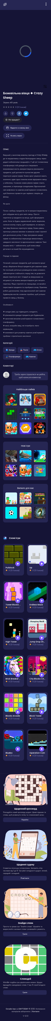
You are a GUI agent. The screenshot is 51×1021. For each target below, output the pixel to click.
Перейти (24, 819)
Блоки (39, 349)
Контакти (35, 1011)
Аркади (11, 349)
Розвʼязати (25, 878)
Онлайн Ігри (11, 1009)
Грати (25, 934)
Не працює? (14, 119)
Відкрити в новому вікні (19, 127)
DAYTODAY (23, 1009)
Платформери (14, 356)
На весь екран (16, 135)
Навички (32, 356)
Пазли (25, 349)
